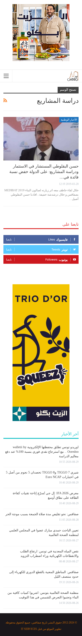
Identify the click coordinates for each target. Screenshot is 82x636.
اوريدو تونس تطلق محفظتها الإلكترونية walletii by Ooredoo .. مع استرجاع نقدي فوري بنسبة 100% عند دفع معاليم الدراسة (42, 451)
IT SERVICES (29, 629)
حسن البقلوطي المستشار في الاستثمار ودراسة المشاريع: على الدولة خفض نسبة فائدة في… (44, 171)
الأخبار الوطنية (69, 119)
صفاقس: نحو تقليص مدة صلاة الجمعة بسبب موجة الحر (42, 514)
